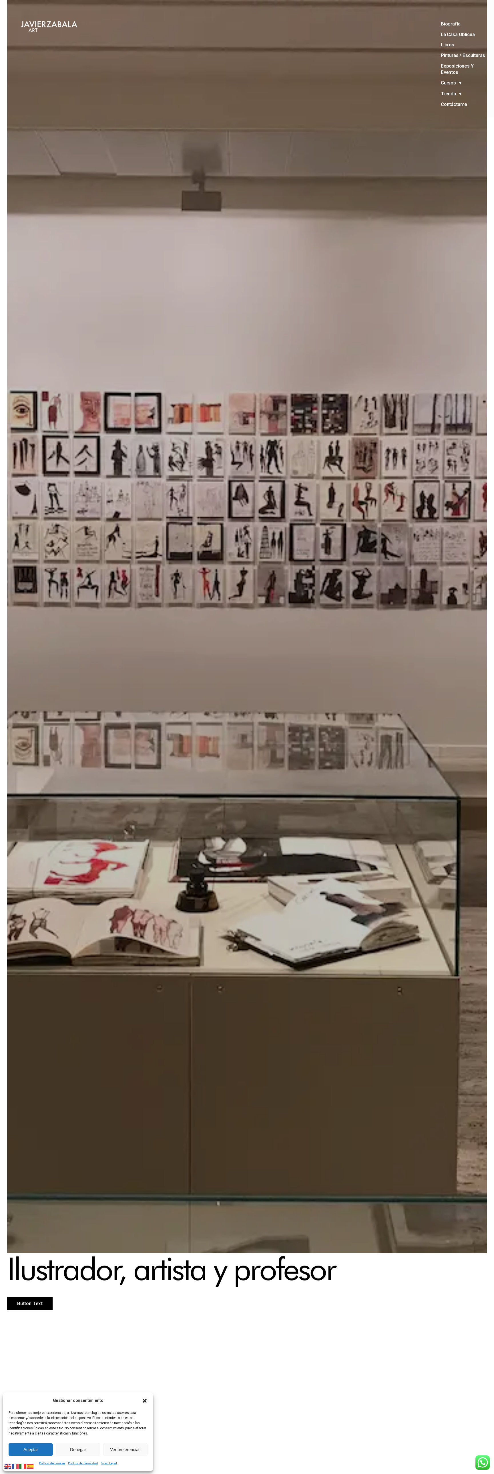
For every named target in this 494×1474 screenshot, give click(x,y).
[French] (15, 1466)
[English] (8, 1466)
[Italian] (23, 1466)
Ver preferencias (125, 1449)
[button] (145, 1401)
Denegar (78, 1449)
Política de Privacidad (83, 1463)
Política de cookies (52, 1463)
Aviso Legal (109, 1463)
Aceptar (30, 1449)
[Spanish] (30, 1466)
